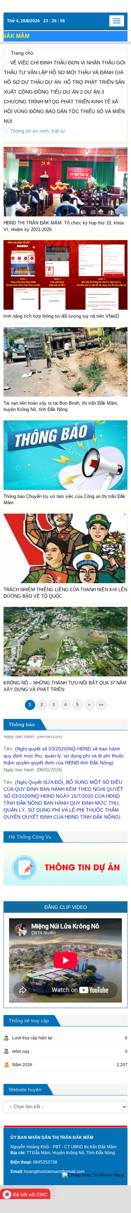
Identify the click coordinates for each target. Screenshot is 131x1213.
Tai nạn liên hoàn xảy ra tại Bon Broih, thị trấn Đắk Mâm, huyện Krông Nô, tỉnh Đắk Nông (60, 406)
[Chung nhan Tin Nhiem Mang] (93, 1175)
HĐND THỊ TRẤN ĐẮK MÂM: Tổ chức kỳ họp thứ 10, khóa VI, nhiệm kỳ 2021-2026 (63, 226)
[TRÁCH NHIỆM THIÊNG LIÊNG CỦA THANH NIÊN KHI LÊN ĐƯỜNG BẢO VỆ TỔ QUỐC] (65, 548)
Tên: (63, 745)
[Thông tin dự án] (65, 866)
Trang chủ (22, 53)
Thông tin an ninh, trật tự (37, 131)
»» (101, 704)
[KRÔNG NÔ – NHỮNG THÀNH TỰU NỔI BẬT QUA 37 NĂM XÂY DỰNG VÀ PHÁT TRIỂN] (65, 641)
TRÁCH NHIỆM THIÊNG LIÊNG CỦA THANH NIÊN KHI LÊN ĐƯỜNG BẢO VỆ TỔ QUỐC (65, 593)
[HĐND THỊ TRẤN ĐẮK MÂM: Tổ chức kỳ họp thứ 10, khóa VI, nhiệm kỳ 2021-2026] (65, 181)
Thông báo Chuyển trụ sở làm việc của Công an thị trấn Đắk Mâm (64, 500)
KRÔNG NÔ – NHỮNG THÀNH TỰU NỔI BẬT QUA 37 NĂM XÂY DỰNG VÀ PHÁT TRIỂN (64, 686)
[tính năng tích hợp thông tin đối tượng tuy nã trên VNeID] (65, 274)
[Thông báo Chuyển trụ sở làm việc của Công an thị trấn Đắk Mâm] (65, 454)
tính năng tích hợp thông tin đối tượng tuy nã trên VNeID (61, 316)
